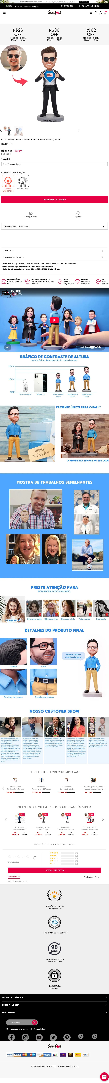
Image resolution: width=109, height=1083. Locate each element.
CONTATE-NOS (67, 6)
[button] (4, 12)
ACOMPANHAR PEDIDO (90, 6)
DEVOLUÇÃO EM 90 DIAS (41, 269)
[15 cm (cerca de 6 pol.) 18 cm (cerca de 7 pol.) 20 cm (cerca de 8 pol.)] (54, 164)
